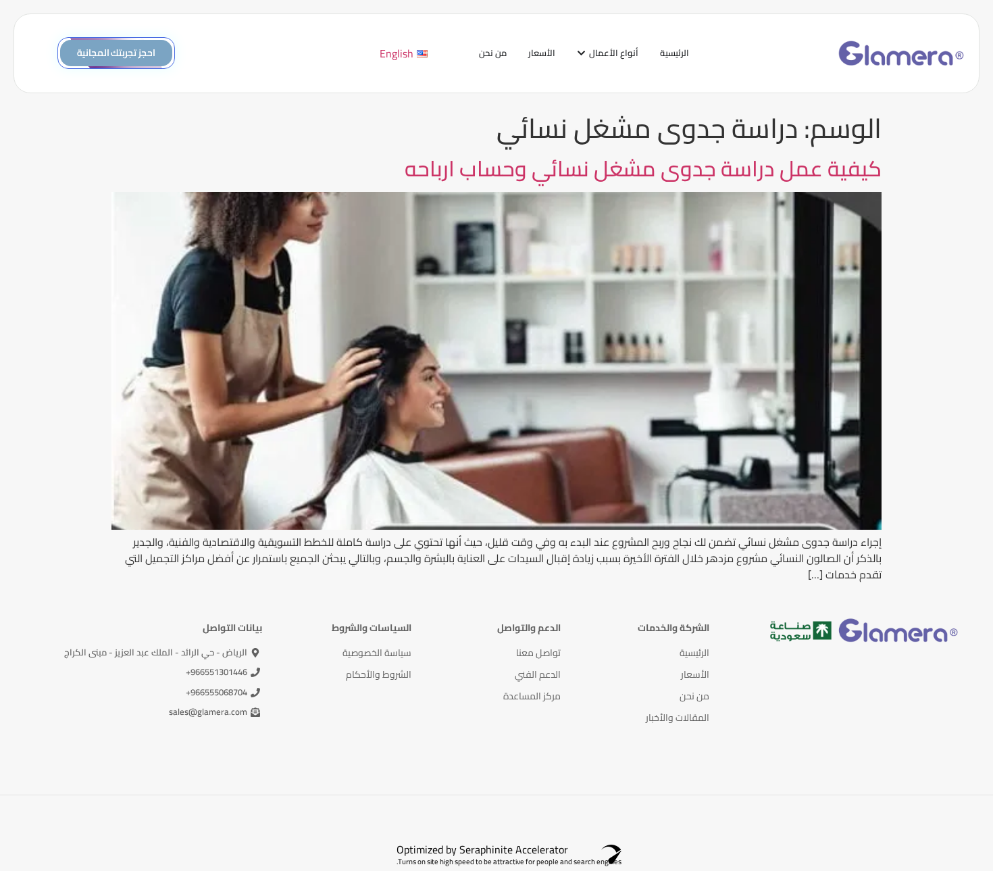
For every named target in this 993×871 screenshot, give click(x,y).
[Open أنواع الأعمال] (581, 53)
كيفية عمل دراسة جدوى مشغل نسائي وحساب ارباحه (643, 168)
